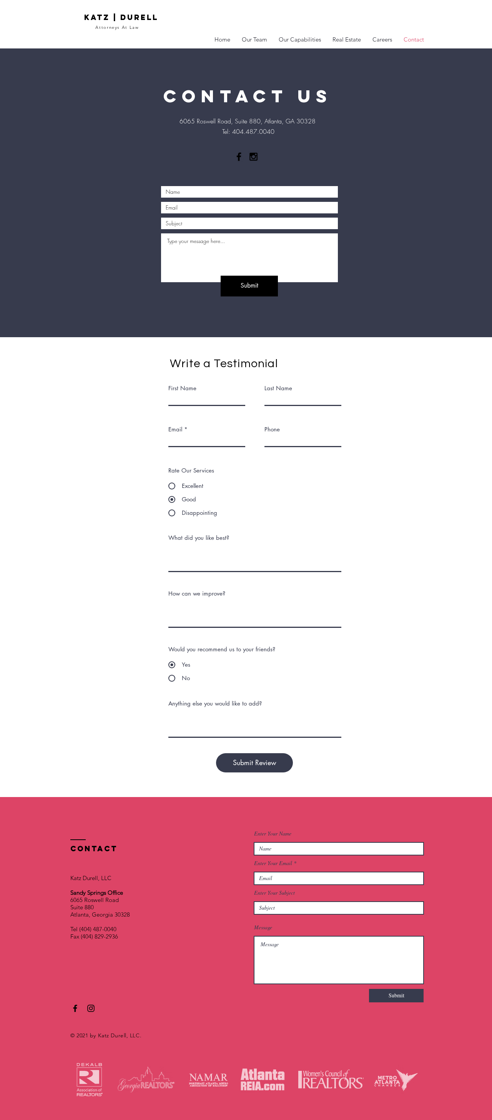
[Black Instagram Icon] (253, 156)
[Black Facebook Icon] (238, 156)
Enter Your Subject (274, 892)
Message (263, 927)
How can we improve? (196, 593)
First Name (182, 388)
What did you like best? (198, 538)
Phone (272, 429)
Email (175, 429)
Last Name (278, 388)
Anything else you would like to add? (215, 703)
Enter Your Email (273, 863)
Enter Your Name (272, 833)
